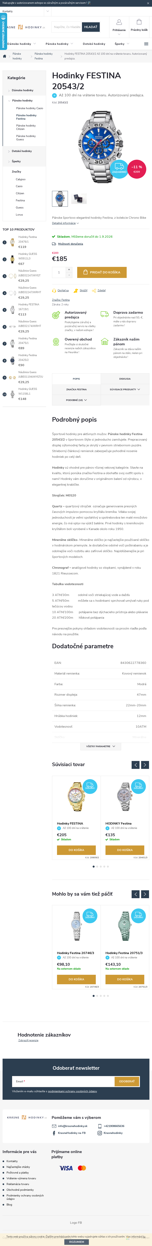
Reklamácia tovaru (18, 1184)
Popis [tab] (76, 378)
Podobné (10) (74, 400)
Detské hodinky (22, 151)
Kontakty (8, 11)
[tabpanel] (76, 818)
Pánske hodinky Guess (26, 137)
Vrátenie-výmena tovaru (21, 1178)
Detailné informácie (64, 223)
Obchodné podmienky (20, 1190)
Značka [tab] (76, 389)
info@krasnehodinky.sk (72, 1126)
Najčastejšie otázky (18, 1167)
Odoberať (127, 1081)
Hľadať (90, 27)
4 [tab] (104, 867)
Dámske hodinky (22, 90)
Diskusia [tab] (125, 378)
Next (145, 765)
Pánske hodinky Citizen (26, 127)
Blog (9, 1205)
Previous (136, 765)
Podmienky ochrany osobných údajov (25, 1197)
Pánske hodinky (22, 100)
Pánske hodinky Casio (29, 108)
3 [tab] (101, 867)
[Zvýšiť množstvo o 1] (69, 269)
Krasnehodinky (113, 1133)
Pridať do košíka (105, 272)
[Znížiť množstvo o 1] (69, 275)
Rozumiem (76, 1242)
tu (144, 1236)
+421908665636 (114, 1126)
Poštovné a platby (18, 1173)
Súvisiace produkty (123, 389)
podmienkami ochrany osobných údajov (72, 1091)
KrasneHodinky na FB (72, 1133)
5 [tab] (108, 867)
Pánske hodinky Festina (26, 117)
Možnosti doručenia (70, 244)
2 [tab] (97, 867)
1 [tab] (94, 867)
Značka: (61, 300)
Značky (16, 172)
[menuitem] (22, 44)
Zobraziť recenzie (28, 1040)
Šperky (16, 161)
